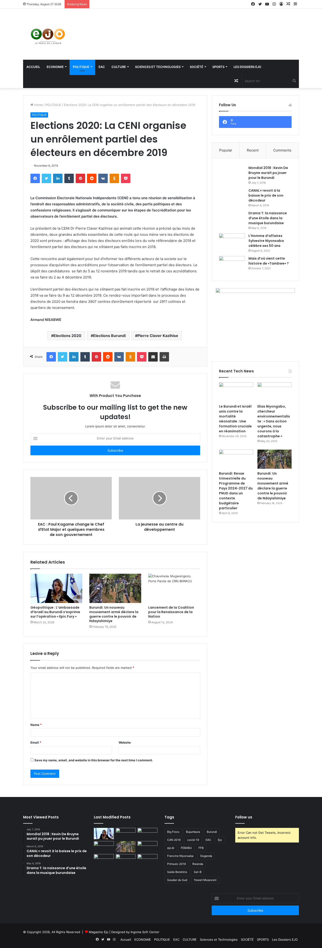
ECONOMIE (55, 67)
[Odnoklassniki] (114, 178)
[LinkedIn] (57, 178)
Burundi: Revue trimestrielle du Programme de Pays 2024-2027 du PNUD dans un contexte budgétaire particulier (236, 490)
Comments (282, 150)
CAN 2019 (174, 840)
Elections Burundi (109, 335)
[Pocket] (125, 178)
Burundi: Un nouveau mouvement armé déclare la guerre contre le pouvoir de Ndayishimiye (113, 614)
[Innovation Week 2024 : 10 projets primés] (104, 859)
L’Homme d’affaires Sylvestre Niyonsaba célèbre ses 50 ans (266, 240)
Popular (225, 150)
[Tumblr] (69, 178)
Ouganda (206, 856)
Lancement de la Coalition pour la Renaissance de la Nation (171, 612)
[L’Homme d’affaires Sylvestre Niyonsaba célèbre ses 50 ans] (232, 242)
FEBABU (186, 848)
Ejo (220, 840)
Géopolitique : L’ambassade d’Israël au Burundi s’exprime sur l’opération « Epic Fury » (55, 612)
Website (125, 742)
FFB (201, 848)
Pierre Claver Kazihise (157, 335)
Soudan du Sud (177, 880)
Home (38, 105)
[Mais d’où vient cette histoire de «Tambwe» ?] (232, 265)
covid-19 (193, 840)
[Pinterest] (80, 178)
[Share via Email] (153, 357)
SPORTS (218, 67)
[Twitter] (46, 178)
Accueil (33, 67)
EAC (102, 67)
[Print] (164, 357)
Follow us (243, 817)
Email (35, 742)
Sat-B (198, 872)
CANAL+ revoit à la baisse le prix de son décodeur (265, 195)
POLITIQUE (81, 67)
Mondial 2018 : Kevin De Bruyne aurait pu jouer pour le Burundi (268, 172)
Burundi (212, 832)
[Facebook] (35, 178)
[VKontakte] (103, 178)
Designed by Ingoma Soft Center (135, 932)
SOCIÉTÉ (196, 67)
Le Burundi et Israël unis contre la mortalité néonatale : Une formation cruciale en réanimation (235, 419)
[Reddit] (91, 178)
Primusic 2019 (176, 864)
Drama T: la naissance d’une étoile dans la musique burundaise (267, 218)
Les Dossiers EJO (247, 67)
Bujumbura (193, 832)
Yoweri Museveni (205, 880)
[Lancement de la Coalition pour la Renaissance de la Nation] (174, 588)
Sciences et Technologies (158, 67)
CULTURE (118, 67)
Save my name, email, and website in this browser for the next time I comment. (93, 760)
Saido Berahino (177, 872)
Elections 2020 (67, 335)
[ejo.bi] (48, 34)
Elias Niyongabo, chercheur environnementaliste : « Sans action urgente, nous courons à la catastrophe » (273, 421)
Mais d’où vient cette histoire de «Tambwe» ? (268, 261)
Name (36, 725)
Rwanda (197, 864)
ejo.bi (170, 848)
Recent (253, 150)
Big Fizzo (173, 832)
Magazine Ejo (98, 932)
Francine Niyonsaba (180, 856)
